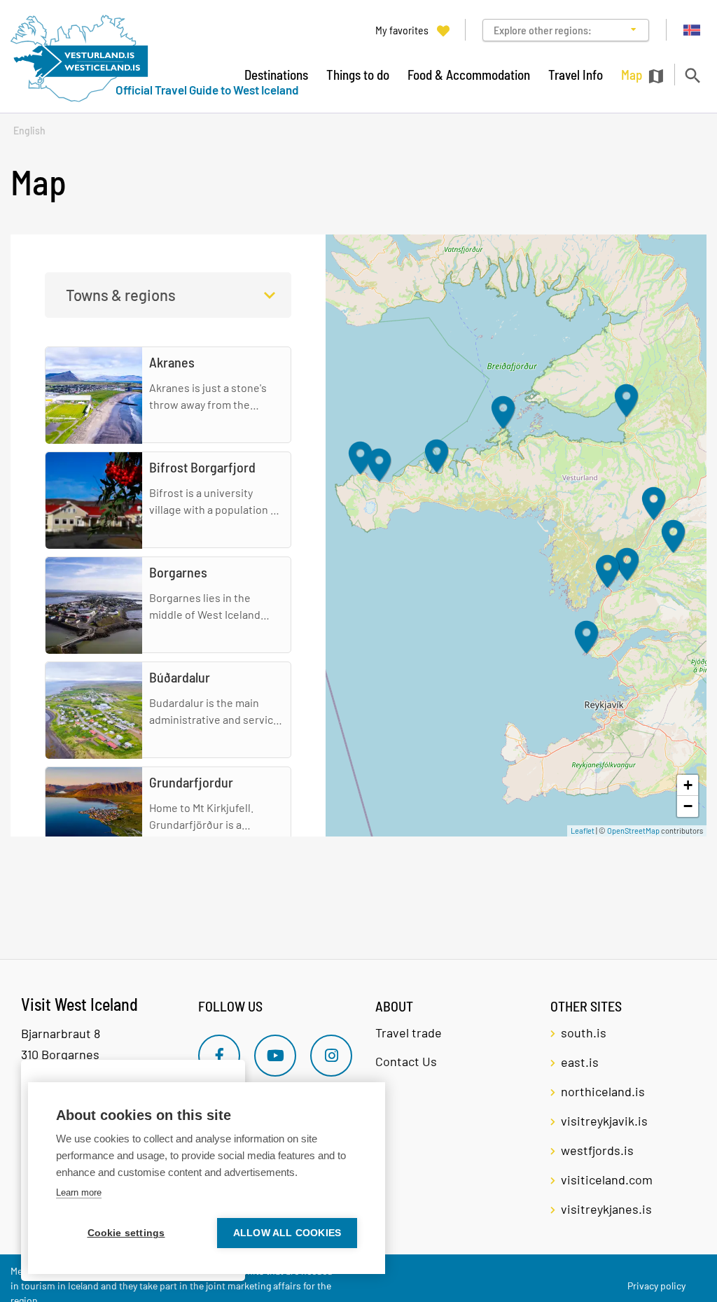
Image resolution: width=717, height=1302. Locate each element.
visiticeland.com (607, 1179)
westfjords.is (597, 1150)
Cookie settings (126, 1233)
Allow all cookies (287, 1233)
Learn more (79, 1192)
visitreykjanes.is (606, 1209)
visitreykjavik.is (604, 1120)
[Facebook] (219, 1056)
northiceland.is (603, 1091)
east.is (580, 1062)
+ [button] (687, 785)
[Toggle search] (692, 75)
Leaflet (582, 830)
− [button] (687, 806)
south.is (583, 1032)
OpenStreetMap (633, 830)
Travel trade (408, 1032)
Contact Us (406, 1061)
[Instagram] (331, 1056)
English (29, 130)
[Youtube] (275, 1056)
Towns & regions (121, 295)
